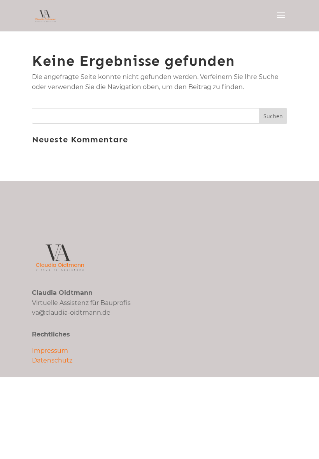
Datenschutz (52, 360)
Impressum (50, 350)
